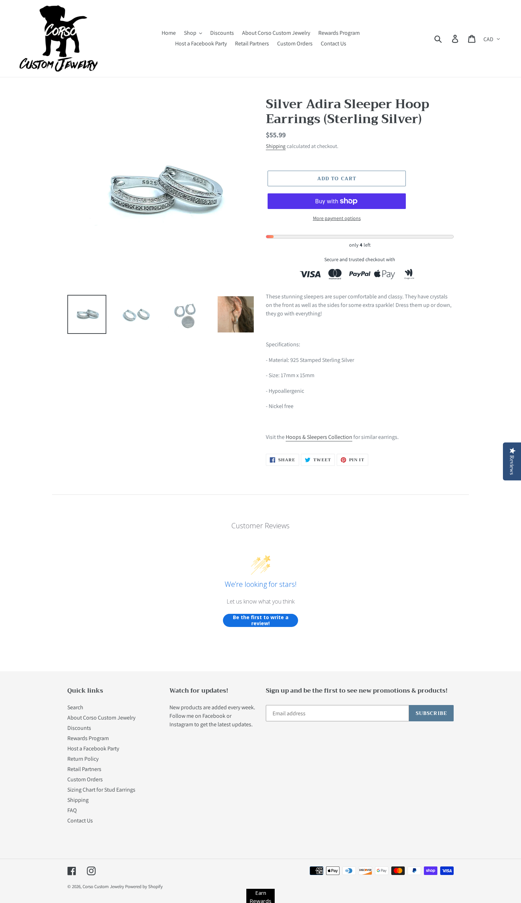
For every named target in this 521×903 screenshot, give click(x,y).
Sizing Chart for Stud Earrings (101, 789)
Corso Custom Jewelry (103, 886)
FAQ (72, 810)
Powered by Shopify (144, 886)
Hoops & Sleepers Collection (319, 437)
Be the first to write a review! (260, 620)
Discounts (79, 728)
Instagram (181, 724)
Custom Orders (85, 779)
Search (75, 707)
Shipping (276, 146)
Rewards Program (88, 738)
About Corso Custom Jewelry (101, 717)
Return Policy (83, 758)
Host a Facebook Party (93, 748)
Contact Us (80, 820)
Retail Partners (84, 769)
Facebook (213, 716)
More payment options (337, 218)
